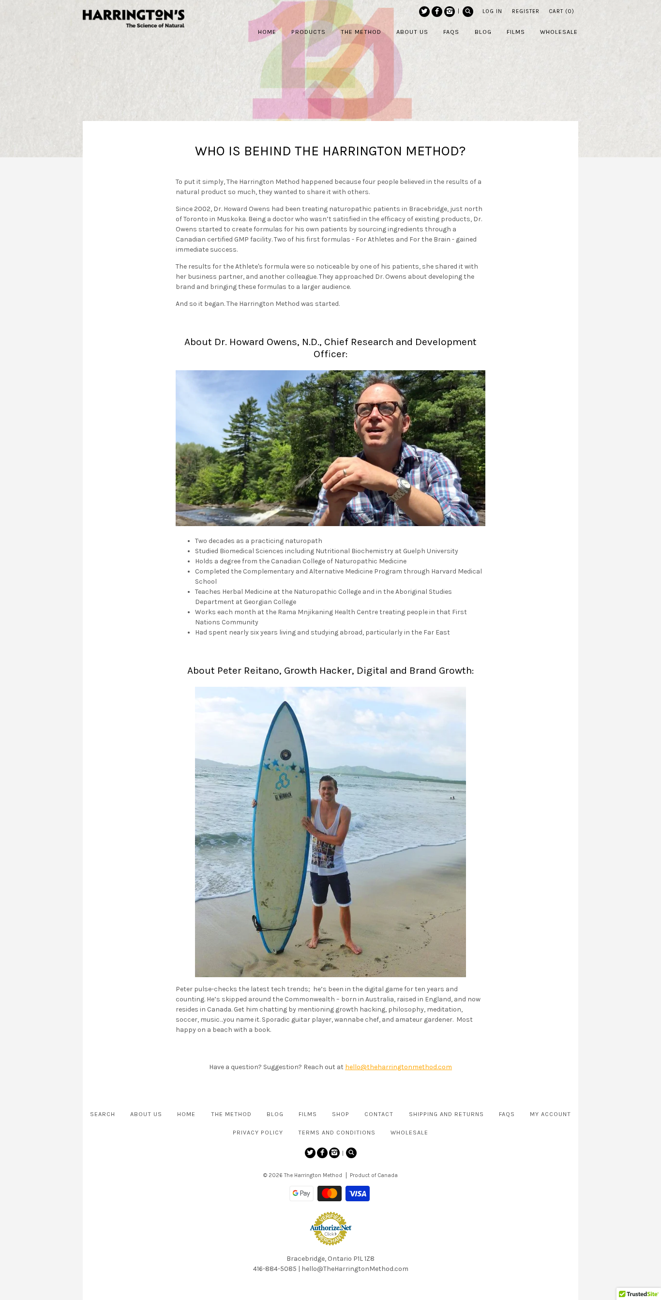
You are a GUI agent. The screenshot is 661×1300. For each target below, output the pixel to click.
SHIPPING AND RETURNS (446, 1114)
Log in (492, 11)
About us (146, 1114)
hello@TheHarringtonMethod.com (354, 1269)
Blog (275, 1114)
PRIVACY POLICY (258, 1132)
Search (102, 1114)
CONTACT (378, 1114)
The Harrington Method (313, 1175)
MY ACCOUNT (550, 1114)
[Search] (468, 11)
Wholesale (409, 1132)
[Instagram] (449, 11)
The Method (231, 1114)
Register (526, 11)
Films (308, 1114)
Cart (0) (561, 11)
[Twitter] (424, 11)
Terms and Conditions (337, 1132)
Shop (340, 1114)
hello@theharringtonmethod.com (398, 1067)
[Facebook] (437, 11)
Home (186, 1114)
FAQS (507, 1114)
